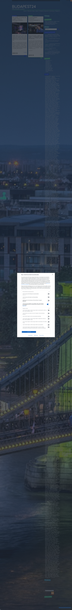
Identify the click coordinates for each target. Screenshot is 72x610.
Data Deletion (30, 335)
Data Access (36, 335)
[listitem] (36, 291)
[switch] (48, 294)
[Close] (53, 275)
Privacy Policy (41, 335)
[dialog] (36, 305)
